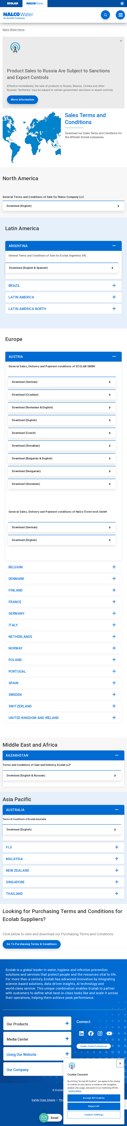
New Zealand (17, 870)
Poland (15, 660)
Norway (15, 648)
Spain (13, 683)
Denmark (16, 579)
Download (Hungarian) (26, 471)
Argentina (18, 246)
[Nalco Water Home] (16, 16)
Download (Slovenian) (26, 484)
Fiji (9, 847)
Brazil (14, 286)
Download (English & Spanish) (28, 267)
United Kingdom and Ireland (34, 718)
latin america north (27, 309)
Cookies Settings (94, 1114)
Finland (16, 590)
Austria (16, 357)
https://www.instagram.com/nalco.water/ (100, 1033)
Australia (15, 810)
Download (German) (25, 382)
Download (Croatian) (25, 394)
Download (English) (19, 205)
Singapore (15, 882)
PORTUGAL (17, 671)
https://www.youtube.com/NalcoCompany (109, 1033)
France (15, 602)
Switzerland (20, 706)
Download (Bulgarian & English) (32, 458)
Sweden (15, 695)
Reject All (93, 1106)
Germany (17, 613)
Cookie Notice (74, 1091)
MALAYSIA (14, 859)
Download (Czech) (24, 433)
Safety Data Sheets (43, 1100)
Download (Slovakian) (26, 445)
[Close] (120, 1063)
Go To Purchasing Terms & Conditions (32, 944)
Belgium (16, 567)
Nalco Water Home (13, 29)
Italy (13, 625)
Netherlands (20, 637)
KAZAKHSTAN (17, 755)
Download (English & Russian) (26, 775)
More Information (22, 99)
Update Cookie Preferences (93, 1046)
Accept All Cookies (94, 1098)
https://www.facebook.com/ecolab (90, 1033)
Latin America (21, 297)
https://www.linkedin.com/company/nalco (81, 1033)
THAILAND (14, 894)
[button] (105, 14)
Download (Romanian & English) (32, 407)
